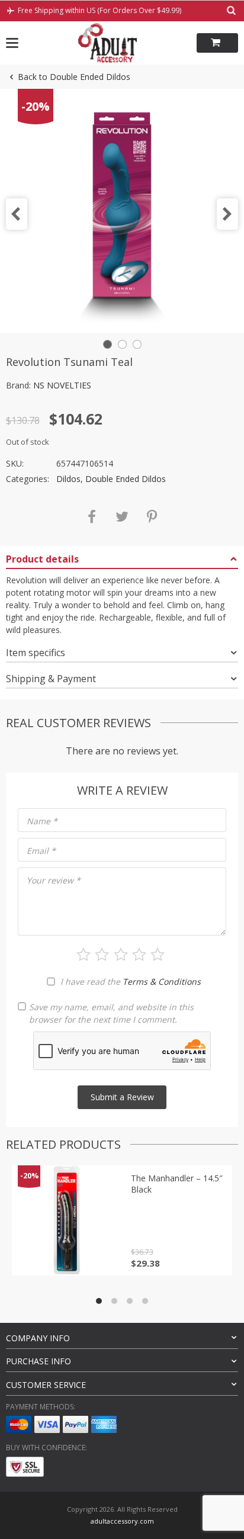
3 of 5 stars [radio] (121, 954)
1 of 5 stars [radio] (83, 954)
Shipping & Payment (51, 678)
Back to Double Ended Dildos (74, 76)
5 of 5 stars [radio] (157, 954)
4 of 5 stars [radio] (139, 954)
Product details (42, 559)
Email (41, 850)
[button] (16, 214)
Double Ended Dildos (125, 478)
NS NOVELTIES (62, 385)
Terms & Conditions (162, 981)
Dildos (68, 478)
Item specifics (35, 652)
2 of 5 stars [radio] (102, 954)
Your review (54, 880)
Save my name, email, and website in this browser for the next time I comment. (111, 1013)
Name (42, 821)
